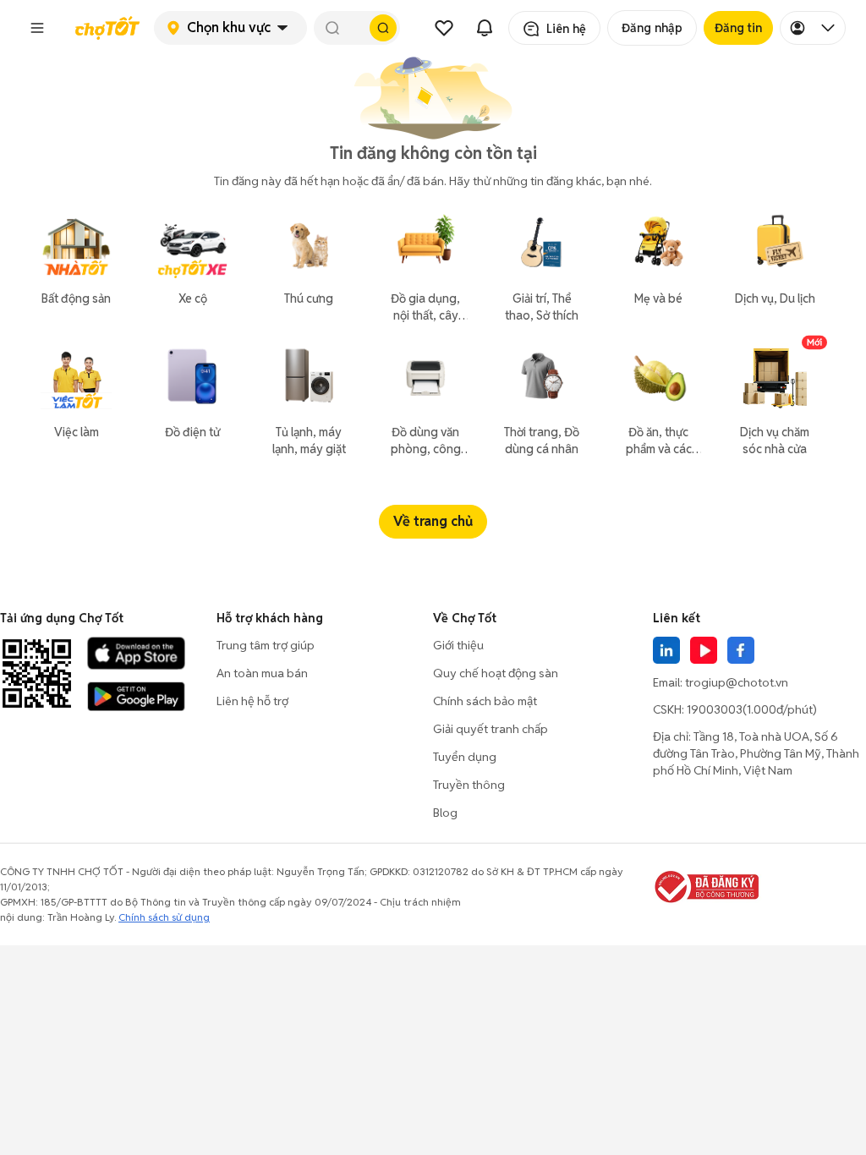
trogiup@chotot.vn (736, 682)
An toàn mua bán (262, 673)
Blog (445, 812)
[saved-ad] (444, 28)
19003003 (715, 709)
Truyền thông (469, 784)
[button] (37, 28)
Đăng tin (738, 28)
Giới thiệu (458, 645)
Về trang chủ (433, 521)
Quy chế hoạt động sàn (495, 673)
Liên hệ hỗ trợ (252, 701)
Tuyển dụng (464, 756)
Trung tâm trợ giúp (265, 645)
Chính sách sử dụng (164, 917)
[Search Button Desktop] (383, 27)
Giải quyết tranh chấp (490, 728)
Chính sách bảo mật (485, 701)
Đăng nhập (652, 28)
